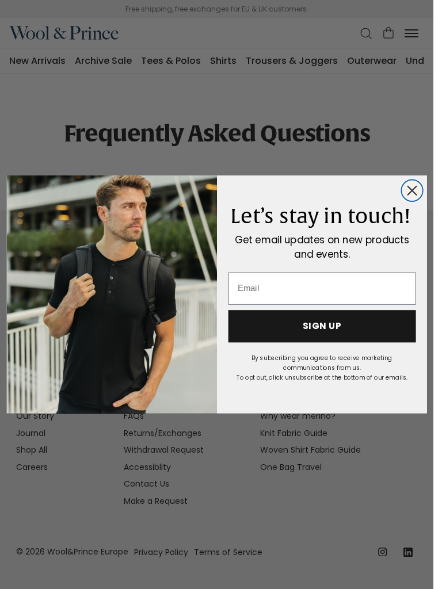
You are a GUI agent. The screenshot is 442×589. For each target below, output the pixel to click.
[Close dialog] (411, 190)
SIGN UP (321, 326)
